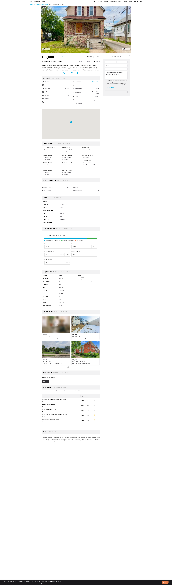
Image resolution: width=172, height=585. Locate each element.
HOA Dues (47, 259)
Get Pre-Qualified (59, 57)
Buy (94, 1)
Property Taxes (48, 251)
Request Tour (117, 56)
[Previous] (68, 367)
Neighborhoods (113, 1)
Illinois (43, 1)
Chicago (38, 4)
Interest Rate (74, 251)
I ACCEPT (165, 582)
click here (44, 583)
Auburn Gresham (44, 4)
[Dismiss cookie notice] (169, 582)
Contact (130, 1)
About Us (125, 1)
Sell (97, 1)
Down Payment (75, 243)
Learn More (45, 381)
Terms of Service (110, 87)
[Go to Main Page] (35, 1)
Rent (101, 1)
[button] (86, 29)
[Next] (73, 367)
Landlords (106, 1)
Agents (119, 1)
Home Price (47, 243)
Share (90, 56)
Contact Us (116, 91)
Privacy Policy (124, 86)
